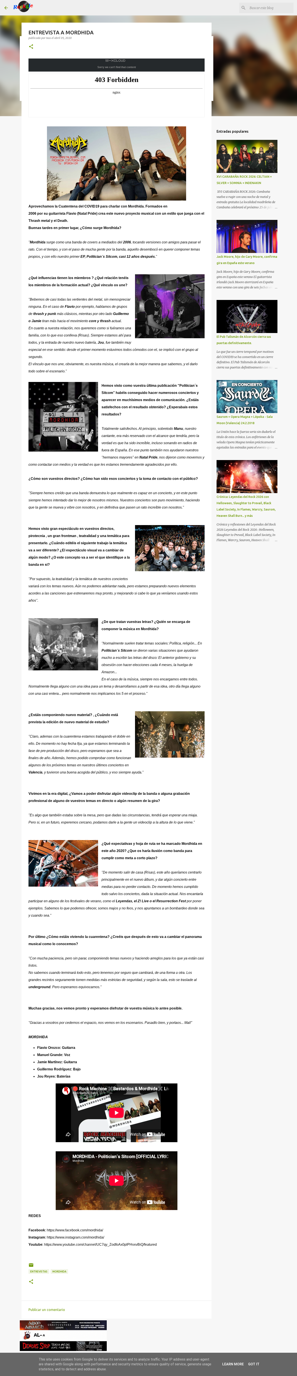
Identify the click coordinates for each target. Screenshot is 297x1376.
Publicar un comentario (46, 1310)
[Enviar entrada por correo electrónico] (31, 1266)
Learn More (233, 1364)
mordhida (59, 1271)
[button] (31, 47)
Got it (253, 1364)
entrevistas (38, 1271)
